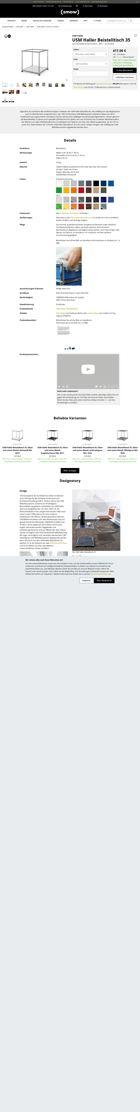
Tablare (76, 49)
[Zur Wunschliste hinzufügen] (135, 35)
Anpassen (86, 580)
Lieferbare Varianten (125, 77)
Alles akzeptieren (104, 580)
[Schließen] (137, 2)
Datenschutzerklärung (100, 574)
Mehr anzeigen (69, 470)
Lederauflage (93, 313)
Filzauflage (61, 313)
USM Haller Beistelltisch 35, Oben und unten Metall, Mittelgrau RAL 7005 (122, 450)
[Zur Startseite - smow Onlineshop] (70, 12)
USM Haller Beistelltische (67, 309)
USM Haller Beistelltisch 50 (81, 217)
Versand (119, 57)
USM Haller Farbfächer (70, 213)
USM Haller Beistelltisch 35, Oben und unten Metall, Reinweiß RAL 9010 (17, 450)
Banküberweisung (103, 84)
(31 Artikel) (48, 27)
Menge (75, 69)
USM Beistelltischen (58, 543)
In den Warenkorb (125, 70)
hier (106, 400)
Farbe (75, 59)
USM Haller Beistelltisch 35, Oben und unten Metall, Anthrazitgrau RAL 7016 (87, 450)
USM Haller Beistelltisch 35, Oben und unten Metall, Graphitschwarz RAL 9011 (52, 450)
